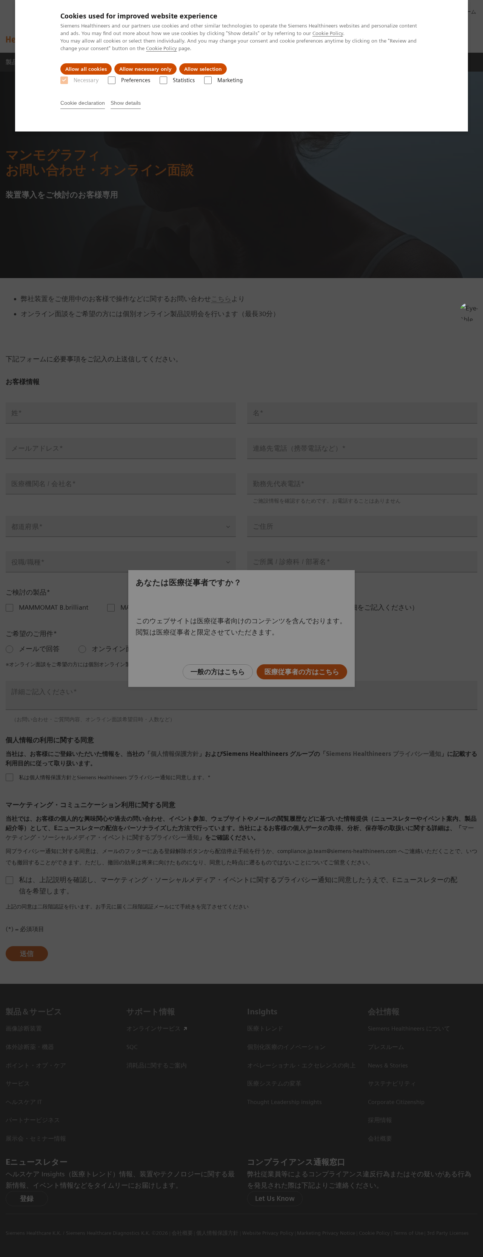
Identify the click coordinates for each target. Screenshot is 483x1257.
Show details (126, 103)
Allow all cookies (86, 69)
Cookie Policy (327, 33)
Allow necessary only (145, 69)
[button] (469, 312)
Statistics (184, 80)
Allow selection (203, 69)
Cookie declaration (82, 103)
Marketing (230, 80)
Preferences (135, 80)
